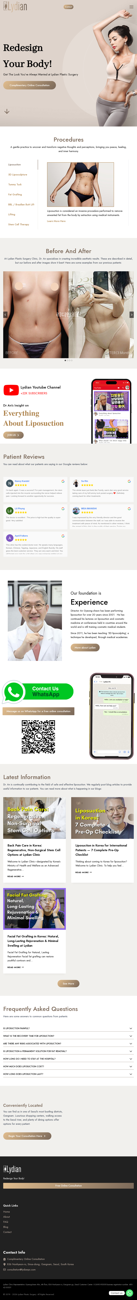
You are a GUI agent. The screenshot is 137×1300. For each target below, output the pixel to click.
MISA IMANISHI (89, 508)
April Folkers (21, 536)
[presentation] (34, 818)
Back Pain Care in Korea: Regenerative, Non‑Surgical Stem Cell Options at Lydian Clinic (33, 850)
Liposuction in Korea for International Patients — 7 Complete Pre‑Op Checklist (101, 850)
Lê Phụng (20, 508)
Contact (68, 6)
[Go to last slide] (5, 315)
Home (6, 1211)
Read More (15, 876)
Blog (5, 1227)
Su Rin (84, 481)
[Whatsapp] (129, 1293)
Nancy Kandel (22, 481)
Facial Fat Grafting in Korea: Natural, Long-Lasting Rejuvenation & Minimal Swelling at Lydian (33, 941)
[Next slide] (132, 315)
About (6, 1217)
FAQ (5, 1222)
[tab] (23, 165)
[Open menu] (129, 7)
